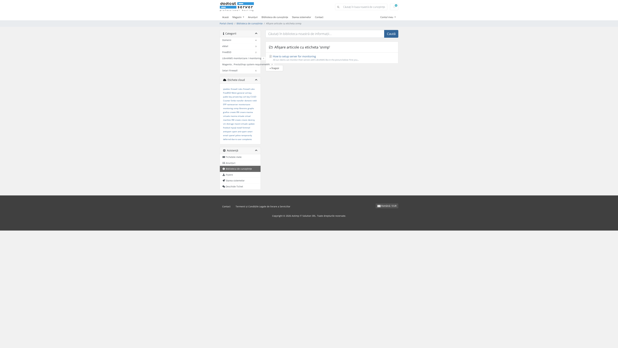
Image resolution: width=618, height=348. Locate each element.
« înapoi (274, 68)
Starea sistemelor (301, 17)
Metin (234, 93)
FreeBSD (227, 93)
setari (250, 131)
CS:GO (253, 96)
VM (232, 120)
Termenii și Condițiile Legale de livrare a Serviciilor (263, 206)
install (239, 127)
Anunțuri (253, 17)
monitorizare (244, 104)
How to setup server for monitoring (315, 58)
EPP (224, 104)
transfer (240, 100)
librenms (243, 108)
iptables (226, 89)
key (248, 96)
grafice (226, 112)
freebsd (226, 127)
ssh (244, 96)
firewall (234, 89)
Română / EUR (389, 205)
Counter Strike (229, 100)
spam (234, 131)
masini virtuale (241, 123)
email (225, 135)
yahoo (238, 135)
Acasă (225, 17)
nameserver (232, 104)
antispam (227, 131)
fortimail (246, 127)
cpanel (232, 135)
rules (240, 89)
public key (227, 96)
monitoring (228, 108)
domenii (248, 100)
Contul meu (387, 17)
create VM (234, 112)
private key (237, 96)
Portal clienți (226, 23)
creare (244, 120)
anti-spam (242, 131)
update (251, 123)
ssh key (248, 93)
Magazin (237, 17)
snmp (236, 108)
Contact (319, 17)
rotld (254, 100)
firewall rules (249, 89)
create (238, 120)
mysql (233, 127)
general (240, 93)
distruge (230, 123)
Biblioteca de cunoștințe (275, 17)
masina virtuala (237, 116)
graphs (251, 108)
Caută (391, 34)
